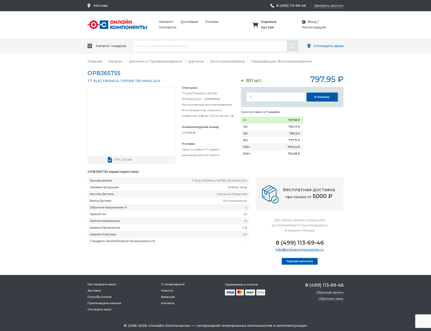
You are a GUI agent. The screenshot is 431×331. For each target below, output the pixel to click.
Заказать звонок (328, 5)
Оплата (211, 21)
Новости (167, 290)
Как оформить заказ (102, 284)
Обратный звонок (329, 292)
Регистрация (314, 27)
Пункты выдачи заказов (104, 303)
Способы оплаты (100, 297)
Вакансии (168, 297)
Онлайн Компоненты (169, 325)
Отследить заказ (328, 46)
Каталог (166, 21)
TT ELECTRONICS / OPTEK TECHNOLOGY (124, 81)
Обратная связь (331, 298)
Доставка (189, 21)
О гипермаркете (173, 284)
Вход (312, 21)
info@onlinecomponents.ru (300, 249)
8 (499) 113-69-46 (300, 242)
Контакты (167, 27)
